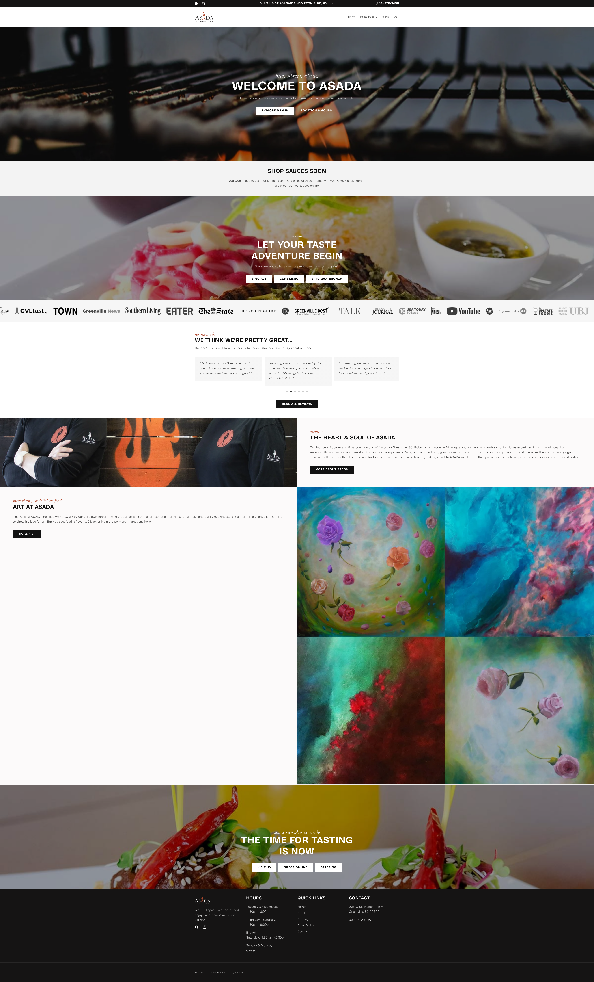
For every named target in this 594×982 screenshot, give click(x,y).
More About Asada (332, 469)
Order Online (295, 867)
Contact (303, 932)
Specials (259, 278)
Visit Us (264, 867)
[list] (297, 375)
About (301, 913)
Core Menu (289, 278)
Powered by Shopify (232, 973)
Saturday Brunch (326, 278)
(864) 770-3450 (387, 3)
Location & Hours (316, 110)
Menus (302, 907)
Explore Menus (275, 110)
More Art (27, 534)
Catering (329, 867)
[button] (368, 17)
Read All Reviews (297, 404)
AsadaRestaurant (213, 973)
